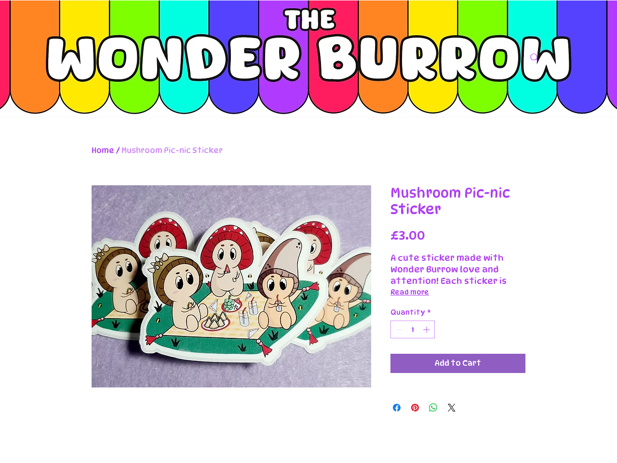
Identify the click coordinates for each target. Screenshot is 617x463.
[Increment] (427, 329)
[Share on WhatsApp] (433, 407)
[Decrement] (398, 329)
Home (103, 150)
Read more (409, 292)
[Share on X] (451, 407)
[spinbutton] (412, 329)
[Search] (534, 58)
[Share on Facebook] (396, 407)
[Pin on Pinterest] (415, 407)
